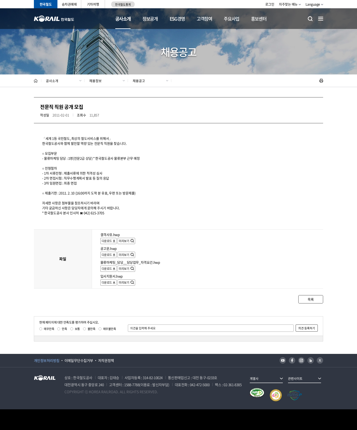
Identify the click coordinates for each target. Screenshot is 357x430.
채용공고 (139, 80)
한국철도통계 (123, 4)
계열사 (254, 378)
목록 (311, 299)
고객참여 (204, 18)
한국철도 (46, 4)
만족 (64, 328)
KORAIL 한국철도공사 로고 (54, 19)
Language (313, 4)
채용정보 (95, 80)
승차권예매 (69, 4)
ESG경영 (177, 18)
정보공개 (150, 18)
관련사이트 (295, 378)
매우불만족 (109, 328)
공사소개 (123, 18)
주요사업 (231, 18)
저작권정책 (106, 360)
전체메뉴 (320, 18)
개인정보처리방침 (47, 360)
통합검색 (310, 18)
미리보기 (124, 241)
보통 (77, 328)
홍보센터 (259, 18)
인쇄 (321, 80)
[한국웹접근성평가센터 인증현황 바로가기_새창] (257, 395)
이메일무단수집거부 (78, 360)
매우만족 (49, 328)
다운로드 (107, 241)
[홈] (35, 81)
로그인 (269, 4)
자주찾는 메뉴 (288, 4)
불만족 (91, 328)
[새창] (283, 360)
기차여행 (93, 4)
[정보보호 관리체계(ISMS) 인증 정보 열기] (294, 395)
